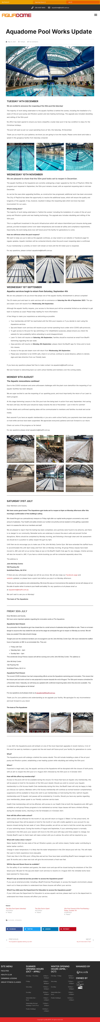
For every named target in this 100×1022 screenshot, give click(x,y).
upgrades (18, 920)
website (10, 578)
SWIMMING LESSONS (9, 978)
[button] (95, 15)
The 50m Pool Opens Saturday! (16, 908)
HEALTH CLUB (6, 975)
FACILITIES (5, 971)
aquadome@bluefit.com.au (19, 590)
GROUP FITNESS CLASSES (11, 982)
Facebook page (72, 575)
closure (11, 920)
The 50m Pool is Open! (42, 908)
